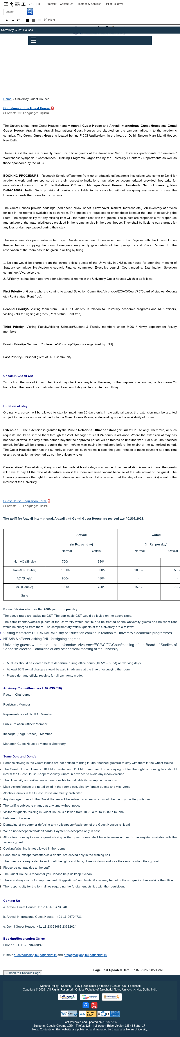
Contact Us (67, 3)
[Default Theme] (39, 20)
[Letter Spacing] (23, 4)
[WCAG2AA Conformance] (88, 1013)
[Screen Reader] (17, 3)
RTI (40, 3)
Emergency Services (89, 3)
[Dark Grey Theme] (33, 20)
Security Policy (70, 985)
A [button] (18, 20)
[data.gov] (112, 997)
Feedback (134, 985)
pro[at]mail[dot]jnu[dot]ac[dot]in (85, 955)
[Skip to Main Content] (5, 3)
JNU (32, 3)
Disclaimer (89, 985)
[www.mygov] (89, 997)
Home (7, 99)
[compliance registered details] (108, 1013)
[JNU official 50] (94, 1005)
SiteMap (104, 985)
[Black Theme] (27, 20)
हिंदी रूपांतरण (49, 19)
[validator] (69, 1013)
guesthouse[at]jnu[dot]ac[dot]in (35, 955)
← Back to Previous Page (22, 973)
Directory (51, 3)
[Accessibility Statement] (11, 4)
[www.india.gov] (67, 997)
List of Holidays (114, 3)
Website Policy (49, 985)
